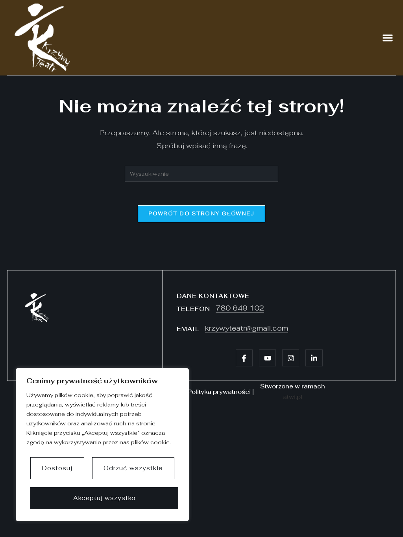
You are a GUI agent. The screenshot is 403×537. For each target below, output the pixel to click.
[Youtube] (267, 357)
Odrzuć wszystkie (133, 468)
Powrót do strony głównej (201, 213)
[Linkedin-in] (313, 357)
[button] (387, 37)
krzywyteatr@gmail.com (246, 328)
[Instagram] (290, 357)
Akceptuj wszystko (104, 498)
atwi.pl (292, 397)
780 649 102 (240, 308)
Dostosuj (57, 468)
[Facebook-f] (244, 357)
